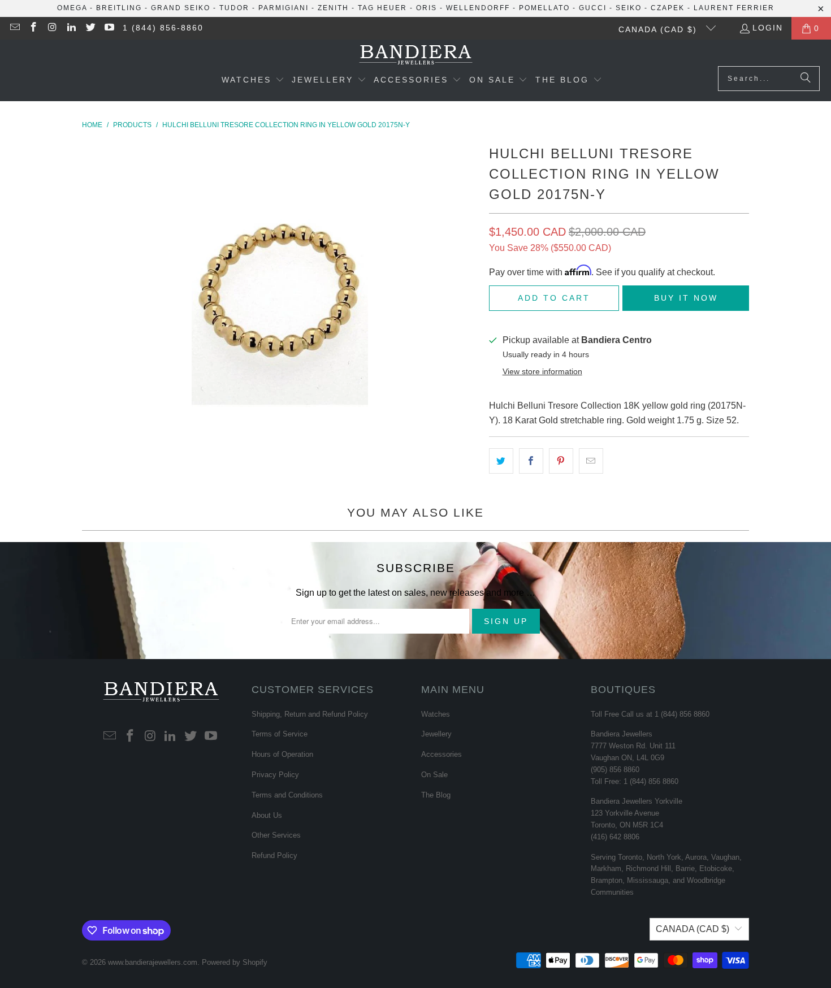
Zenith (333, 8)
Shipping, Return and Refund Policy (310, 714)
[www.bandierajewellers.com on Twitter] (90, 28)
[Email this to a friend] (591, 461)
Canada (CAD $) (659, 29)
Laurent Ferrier (734, 8)
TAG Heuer (382, 8)
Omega (72, 8)
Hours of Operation (282, 754)
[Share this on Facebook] (531, 461)
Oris (426, 8)
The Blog (436, 795)
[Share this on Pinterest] (561, 461)
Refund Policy (274, 855)
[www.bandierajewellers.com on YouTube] (109, 28)
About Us (267, 815)
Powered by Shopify (234, 962)
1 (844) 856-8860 (163, 27)
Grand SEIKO (180, 8)
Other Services (276, 835)
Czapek (668, 8)
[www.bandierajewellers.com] (416, 55)
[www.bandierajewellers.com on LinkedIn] (71, 28)
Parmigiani (283, 8)
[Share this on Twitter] (501, 461)
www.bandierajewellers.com (152, 962)
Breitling (119, 8)
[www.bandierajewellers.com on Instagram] (52, 28)
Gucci (593, 8)
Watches (435, 714)
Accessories (441, 754)
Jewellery (436, 734)
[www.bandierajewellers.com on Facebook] (33, 28)
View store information (542, 371)
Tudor (234, 8)
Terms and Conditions (287, 795)
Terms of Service (280, 734)
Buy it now (686, 297)
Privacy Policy (275, 774)
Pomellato (544, 8)
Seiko (629, 8)
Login (767, 27)
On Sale (434, 774)
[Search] (805, 78)
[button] (253, 81)
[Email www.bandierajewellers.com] (14, 28)
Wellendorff (478, 8)
